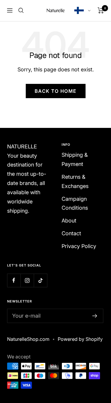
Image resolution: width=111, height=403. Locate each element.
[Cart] (101, 10)
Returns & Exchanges (75, 181)
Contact (71, 233)
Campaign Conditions (75, 203)
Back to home (56, 91)
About (69, 220)
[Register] (94, 316)
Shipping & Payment (75, 159)
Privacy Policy (79, 246)
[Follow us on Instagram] (27, 280)
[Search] (21, 10)
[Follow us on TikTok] (40, 280)
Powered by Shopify (80, 339)
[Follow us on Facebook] (13, 280)
